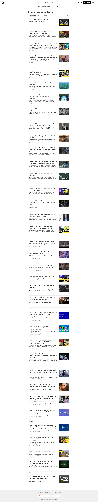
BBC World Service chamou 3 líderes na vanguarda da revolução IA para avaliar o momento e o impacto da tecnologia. (41, 268)
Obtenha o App (55, 495)
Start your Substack (44, 495)
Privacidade (47, 492)
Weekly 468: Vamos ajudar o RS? (40, 451)
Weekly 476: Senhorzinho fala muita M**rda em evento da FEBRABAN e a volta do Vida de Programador (43, 341)
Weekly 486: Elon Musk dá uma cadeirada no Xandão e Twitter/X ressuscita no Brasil (43, 202)
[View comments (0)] (39, 24)
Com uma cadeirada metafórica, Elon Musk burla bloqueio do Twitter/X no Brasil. (43, 206)
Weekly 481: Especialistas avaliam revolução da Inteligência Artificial (42, 265)
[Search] (78, 2)
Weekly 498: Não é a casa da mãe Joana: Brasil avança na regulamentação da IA (43, 44)
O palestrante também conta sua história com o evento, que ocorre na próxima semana (42, 480)
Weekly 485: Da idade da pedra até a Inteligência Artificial (42, 215)
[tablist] (38, 15)
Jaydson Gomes (37, 208)
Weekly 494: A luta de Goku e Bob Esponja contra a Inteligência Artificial (40, 96)
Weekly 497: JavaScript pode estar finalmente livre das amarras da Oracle (43, 56)
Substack (43, 499)
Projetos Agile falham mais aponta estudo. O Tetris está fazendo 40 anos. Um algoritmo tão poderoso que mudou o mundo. (42, 402)
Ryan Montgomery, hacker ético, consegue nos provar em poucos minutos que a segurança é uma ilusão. (42, 244)
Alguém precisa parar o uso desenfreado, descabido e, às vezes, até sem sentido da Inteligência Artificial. (42, 153)
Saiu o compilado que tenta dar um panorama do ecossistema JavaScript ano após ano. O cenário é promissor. (42, 36)
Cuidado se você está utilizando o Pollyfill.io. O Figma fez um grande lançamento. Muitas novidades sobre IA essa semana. (43, 359)
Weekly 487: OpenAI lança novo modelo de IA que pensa (42, 189)
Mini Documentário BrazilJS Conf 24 (41, 276)
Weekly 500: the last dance (38, 19)
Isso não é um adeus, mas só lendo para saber (39, 21)
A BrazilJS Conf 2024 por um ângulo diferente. (39, 278)
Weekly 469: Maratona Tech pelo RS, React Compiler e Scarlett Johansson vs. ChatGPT (42, 438)
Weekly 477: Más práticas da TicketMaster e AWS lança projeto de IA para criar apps (42, 327)
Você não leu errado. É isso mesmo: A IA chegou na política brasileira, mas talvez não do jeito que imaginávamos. (42, 301)
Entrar (94, 2)
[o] (64, 479)
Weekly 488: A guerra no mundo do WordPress (41, 174)
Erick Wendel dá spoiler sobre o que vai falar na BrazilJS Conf (42, 477)
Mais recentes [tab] (33, 15)
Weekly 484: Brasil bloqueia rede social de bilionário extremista (40, 227)
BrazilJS (36, 22)
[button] (40, 6)
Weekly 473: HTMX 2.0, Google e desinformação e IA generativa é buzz (42, 385)
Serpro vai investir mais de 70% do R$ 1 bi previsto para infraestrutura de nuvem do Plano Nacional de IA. (41, 289)
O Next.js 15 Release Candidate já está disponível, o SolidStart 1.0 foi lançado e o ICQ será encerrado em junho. (43, 429)
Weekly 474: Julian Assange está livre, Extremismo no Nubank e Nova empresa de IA (43, 372)
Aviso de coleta (58, 492)
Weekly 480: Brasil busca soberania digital (41, 286)
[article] (49, 22)
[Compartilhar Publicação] (81, 2)
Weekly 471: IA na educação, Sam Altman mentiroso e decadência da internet (43, 411)
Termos (52, 492)
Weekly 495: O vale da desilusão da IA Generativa (42, 83)
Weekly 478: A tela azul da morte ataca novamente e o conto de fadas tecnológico (43, 314)
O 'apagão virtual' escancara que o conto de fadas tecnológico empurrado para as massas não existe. (43, 318)
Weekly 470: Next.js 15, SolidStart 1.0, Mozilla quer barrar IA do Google (43, 426)
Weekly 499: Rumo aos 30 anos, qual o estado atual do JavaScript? (42, 32)
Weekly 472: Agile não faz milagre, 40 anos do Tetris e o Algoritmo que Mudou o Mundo (42, 398)
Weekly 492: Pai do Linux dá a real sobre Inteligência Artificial (41, 124)
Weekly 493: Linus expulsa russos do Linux (42, 109)
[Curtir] (29, 117)
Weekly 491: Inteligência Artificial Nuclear (42, 136)
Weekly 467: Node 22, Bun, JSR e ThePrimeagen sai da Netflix (40, 462)
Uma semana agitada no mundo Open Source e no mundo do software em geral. (42, 113)
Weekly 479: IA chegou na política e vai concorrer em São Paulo (42, 298)
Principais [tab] (39, 15)
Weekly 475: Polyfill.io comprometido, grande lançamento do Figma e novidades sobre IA (43, 355)
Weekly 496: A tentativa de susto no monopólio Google (42, 71)
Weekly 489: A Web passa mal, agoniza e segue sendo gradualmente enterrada (43, 162)
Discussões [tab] (45, 15)
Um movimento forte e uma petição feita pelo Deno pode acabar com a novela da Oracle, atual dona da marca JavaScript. (42, 60)
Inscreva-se (87, 2)
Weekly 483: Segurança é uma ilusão (41, 241)
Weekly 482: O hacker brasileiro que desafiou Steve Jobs (42, 252)
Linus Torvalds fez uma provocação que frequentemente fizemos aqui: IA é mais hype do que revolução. (42, 128)
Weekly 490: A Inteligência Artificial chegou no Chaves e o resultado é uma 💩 (42, 149)
